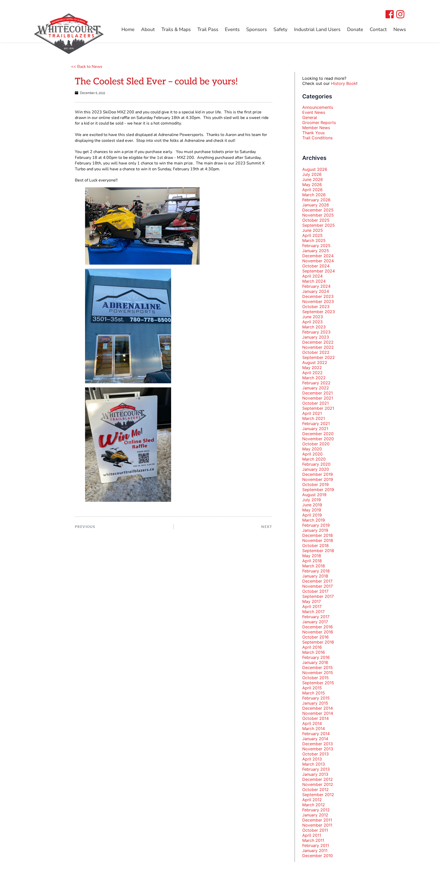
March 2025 (314, 240)
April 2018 (312, 560)
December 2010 (317, 855)
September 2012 (318, 794)
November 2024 (318, 260)
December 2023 (318, 296)
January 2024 (315, 291)
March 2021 (313, 418)
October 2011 (315, 830)
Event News (313, 112)
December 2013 (317, 743)
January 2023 (315, 337)
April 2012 (312, 799)
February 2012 (316, 809)
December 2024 (318, 255)
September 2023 (318, 311)
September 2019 (318, 489)
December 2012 (317, 779)
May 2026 (312, 184)
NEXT (266, 526)
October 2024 (315, 265)
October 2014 (315, 718)
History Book (343, 83)
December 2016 (317, 626)
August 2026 (314, 169)
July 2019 (311, 499)
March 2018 (313, 565)
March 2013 (313, 764)
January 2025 (315, 250)
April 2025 (312, 235)
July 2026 (312, 174)
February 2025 (316, 245)
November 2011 (317, 825)
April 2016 (312, 647)
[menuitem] (128, 29)
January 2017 (315, 621)
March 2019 (313, 520)
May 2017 (311, 601)
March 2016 (313, 652)
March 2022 (314, 377)
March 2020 (314, 459)
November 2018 (317, 540)
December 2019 (317, 474)
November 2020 (318, 438)
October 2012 (315, 789)
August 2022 (314, 362)
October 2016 (315, 637)
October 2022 (315, 352)
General (309, 117)
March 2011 (313, 840)
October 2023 (315, 306)
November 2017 (317, 586)
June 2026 (312, 179)
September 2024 (318, 271)
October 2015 (315, 677)
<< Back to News (86, 66)
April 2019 (312, 515)
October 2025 (315, 220)
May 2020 (312, 448)
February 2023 (316, 332)
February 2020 (316, 464)
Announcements (317, 107)
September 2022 (318, 357)
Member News (316, 127)
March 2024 (314, 281)
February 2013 (316, 769)
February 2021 (316, 423)
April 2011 (311, 835)
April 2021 (312, 413)
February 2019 (316, 525)
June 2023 (312, 316)
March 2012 (313, 804)
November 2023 (318, 301)
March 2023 (314, 326)
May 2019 (311, 509)
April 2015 (312, 687)
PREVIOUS (85, 526)
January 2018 (315, 576)
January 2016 (315, 662)
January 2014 (315, 738)
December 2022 (318, 342)
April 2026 (312, 189)
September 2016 (318, 642)
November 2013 (317, 748)
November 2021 (317, 398)
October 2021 (315, 403)
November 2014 (317, 713)
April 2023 (312, 321)
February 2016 (316, 657)
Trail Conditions (317, 137)
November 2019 (317, 479)
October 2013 (315, 753)
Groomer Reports (319, 122)
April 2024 (312, 276)
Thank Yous (313, 132)
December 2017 (317, 581)
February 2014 (316, 733)
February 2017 (315, 616)
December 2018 (317, 535)
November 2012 (317, 784)
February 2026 (316, 199)
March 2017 (313, 611)
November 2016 (317, 631)
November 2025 (318, 215)
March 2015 (313, 692)
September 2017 (318, 596)
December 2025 (318, 209)
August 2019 (314, 494)
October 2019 (315, 484)
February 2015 (316, 698)
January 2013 (315, 774)
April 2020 (312, 454)
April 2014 (312, 723)
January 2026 (315, 204)
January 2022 (315, 387)
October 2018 (315, 545)
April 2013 (312, 759)
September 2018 (318, 550)
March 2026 (314, 194)
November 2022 (318, 347)
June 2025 (312, 230)
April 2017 (312, 606)
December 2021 (317, 393)
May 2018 (311, 555)
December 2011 (317, 820)
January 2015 (315, 703)
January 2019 (315, 530)
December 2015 (317, 667)
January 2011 (314, 850)
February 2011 (315, 845)
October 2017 (315, 591)
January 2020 (315, 469)
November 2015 (317, 672)
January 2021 (315, 428)
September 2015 (318, 682)
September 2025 (318, 225)
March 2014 (313, 728)
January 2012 (315, 814)
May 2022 (312, 367)
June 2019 (312, 504)
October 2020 (315, 443)
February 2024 (316, 286)
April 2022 (312, 372)
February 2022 (316, 382)
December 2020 (318, 433)
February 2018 (316, 570)
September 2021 (318, 408)
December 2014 (317, 708)
